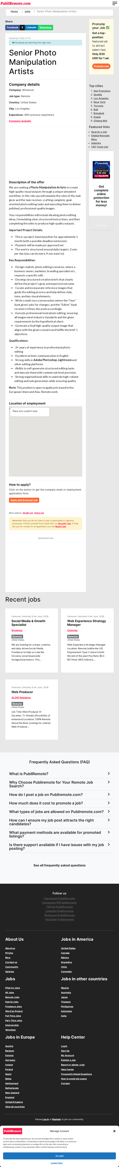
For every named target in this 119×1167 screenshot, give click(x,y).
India (63, 1015)
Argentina (66, 962)
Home (14, 11)
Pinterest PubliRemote (59, 915)
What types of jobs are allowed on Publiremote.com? (56, 811)
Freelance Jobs (13, 1006)
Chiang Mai (100, 120)
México (65, 957)
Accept (59, 1155)
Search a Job (99, 131)
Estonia (9, 1055)
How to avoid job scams (74, 1078)
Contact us (11, 962)
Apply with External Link (24, 500)
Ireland (9, 1064)
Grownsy (16, 630)
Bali (96, 109)
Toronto (98, 105)
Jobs (27, 11)
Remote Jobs (12, 997)
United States (68, 948)
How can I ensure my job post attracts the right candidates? (51, 822)
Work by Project (14, 1011)
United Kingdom (14, 1102)
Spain (8, 1074)
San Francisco (102, 90)
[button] (114, 1131)
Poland (9, 1069)
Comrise (72, 630)
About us (10, 948)
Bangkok (99, 113)
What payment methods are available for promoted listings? (55, 834)
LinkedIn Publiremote (59, 911)
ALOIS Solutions (21, 697)
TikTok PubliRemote (59, 907)
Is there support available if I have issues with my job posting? (56, 847)
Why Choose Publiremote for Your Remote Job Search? (51, 784)
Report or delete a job (73, 1064)
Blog (7, 957)
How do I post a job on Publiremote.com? (46, 794)
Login (64, 1046)
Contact (65, 1083)
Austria (9, 1046)
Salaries (96, 143)
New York (99, 102)
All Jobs (9, 992)
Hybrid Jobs (11, 1001)
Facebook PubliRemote (59, 898)
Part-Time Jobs (13, 1020)
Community (11, 967)
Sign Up (65, 1050)
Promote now (101, 66)
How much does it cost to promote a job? (46, 803)
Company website (20, 121)
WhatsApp (45, 27)
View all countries (15, 1106)
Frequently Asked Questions (76, 1074)
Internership (12, 1025)
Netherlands (12, 1088)
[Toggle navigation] (115, 3)
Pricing (9, 953)
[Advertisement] (45, 152)
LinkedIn (31, 27)
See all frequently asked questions (59, 865)
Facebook (12, 27)
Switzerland (11, 1083)
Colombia (66, 971)
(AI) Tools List (99, 146)
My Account (67, 1055)
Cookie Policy (57, 1163)
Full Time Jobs (13, 1015)
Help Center (67, 1069)
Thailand (66, 1001)
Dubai (97, 117)
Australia (66, 992)
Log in (45, 1119)
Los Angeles (101, 98)
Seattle (98, 94)
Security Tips (64, 523)
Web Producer (22, 692)
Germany (10, 1060)
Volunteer (10, 1029)
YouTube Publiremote (59, 919)
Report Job (60, 526)
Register (56, 1119)
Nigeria (65, 988)
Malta (8, 1078)
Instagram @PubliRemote (59, 902)
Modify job (28, 513)
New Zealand (12, 1092)
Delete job (39, 513)
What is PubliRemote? (28, 774)
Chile (64, 967)
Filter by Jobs (12, 988)
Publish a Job (68, 1060)
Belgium (9, 1050)
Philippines (67, 1006)
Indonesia (66, 1011)
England (9, 1097)
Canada (65, 953)
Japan (64, 997)
